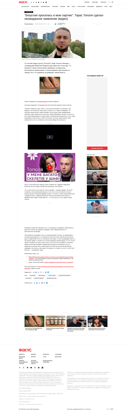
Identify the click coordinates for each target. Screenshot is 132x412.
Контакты (88, 409)
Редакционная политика (47, 361)
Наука (73, 6)
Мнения (87, 2)
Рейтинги (103, 2)
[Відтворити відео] (49, 167)
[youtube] (31, 367)
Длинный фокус (22, 357)
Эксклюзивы (35, 6)
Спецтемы (95, 2)
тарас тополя (52, 275)
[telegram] (27, 367)
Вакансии (58, 356)
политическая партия (64, 275)
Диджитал (99, 6)
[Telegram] (36, 2)
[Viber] (41, 2)
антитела (28, 278)
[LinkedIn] (46, 2)
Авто (105, 6)
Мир (68, 6)
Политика (55, 6)
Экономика (90, 6)
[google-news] (38, 367)
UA (109, 2)
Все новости (25, 6)
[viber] (34, 367)
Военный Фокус (45, 6)
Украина (62, 6)
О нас (44, 356)
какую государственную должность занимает (58, 262)
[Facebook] (31, 2)
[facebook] (19, 367)
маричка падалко (39, 278)
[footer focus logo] (25, 350)
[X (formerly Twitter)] (33, 2)
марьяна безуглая (51, 278)
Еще (110, 6)
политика (33, 275)
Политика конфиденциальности (75, 409)
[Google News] (43, 2)
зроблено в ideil (109, 409)
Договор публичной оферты (34, 362)
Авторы (33, 356)
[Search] (112, 2)
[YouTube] (38, 2)
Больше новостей (97, 148)
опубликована (42, 101)
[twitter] (23, 367)
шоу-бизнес (42, 275)
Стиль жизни (81, 6)
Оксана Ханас (28, 24)
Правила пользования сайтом (23, 362)
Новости (21, 354)
